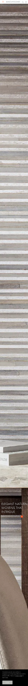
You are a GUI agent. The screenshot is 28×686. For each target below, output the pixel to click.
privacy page (18, 675)
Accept (7, 682)
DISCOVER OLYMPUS (10, 516)
